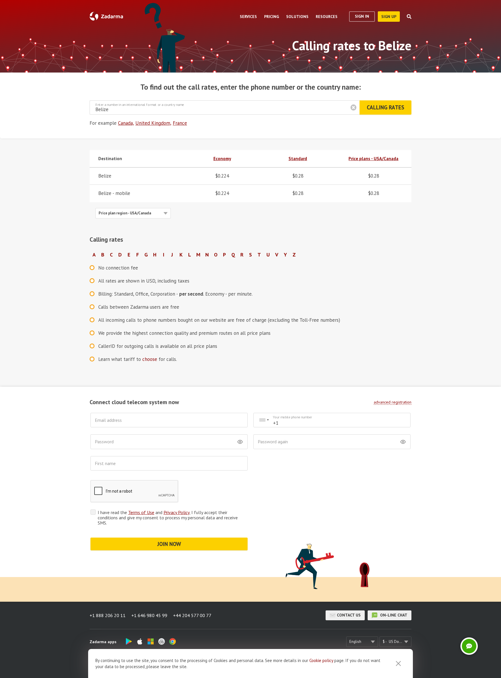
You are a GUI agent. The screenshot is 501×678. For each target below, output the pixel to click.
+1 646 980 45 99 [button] (149, 615)
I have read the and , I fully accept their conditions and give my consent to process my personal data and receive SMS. (168, 517)
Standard (297, 158)
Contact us (349, 615)
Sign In (362, 16)
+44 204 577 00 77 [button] (192, 615)
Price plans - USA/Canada (373, 158)
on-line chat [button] (393, 615)
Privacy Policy (176, 512)
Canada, (126, 123)
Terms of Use (141, 512)
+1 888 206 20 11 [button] (108, 615)
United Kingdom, (153, 123)
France (180, 123)
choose (149, 359)
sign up (388, 16)
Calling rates (385, 107)
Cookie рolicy (321, 660)
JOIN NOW (169, 543)
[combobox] (264, 420)
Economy (222, 158)
